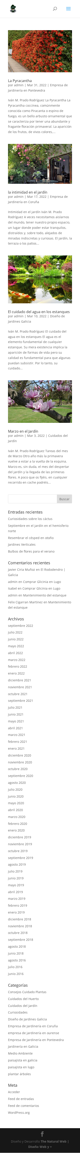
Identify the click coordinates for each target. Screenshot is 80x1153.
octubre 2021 (18, 694)
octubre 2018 (18, 933)
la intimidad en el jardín (27, 192)
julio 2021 (15, 707)
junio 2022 (16, 639)
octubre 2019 (18, 851)
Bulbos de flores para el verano (31, 551)
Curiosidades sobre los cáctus (30, 519)
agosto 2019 (17, 864)
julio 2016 (15, 967)
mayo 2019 (16, 885)
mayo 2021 (16, 721)
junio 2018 (16, 953)
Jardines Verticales (22, 544)
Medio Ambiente (20, 1053)
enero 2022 (16, 673)
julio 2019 (15, 871)
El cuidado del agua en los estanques (39, 311)
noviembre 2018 (20, 926)
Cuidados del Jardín (22, 1006)
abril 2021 (15, 728)
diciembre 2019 (19, 837)
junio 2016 (16, 974)
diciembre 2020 (19, 755)
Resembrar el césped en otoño (31, 538)
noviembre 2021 (20, 687)
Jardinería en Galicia (23, 1046)
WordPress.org (19, 1112)
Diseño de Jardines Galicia (27, 1019)
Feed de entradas (21, 1099)
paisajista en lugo (21, 1067)
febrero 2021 (17, 741)
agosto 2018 (17, 946)
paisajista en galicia (22, 1060)
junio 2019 (16, 878)
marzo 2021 (16, 735)
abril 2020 (15, 810)
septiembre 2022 (20, 626)
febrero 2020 (17, 824)
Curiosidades (18, 1012)
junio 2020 (16, 796)
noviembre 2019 (20, 844)
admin (19, 85)
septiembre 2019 (20, 858)
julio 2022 (15, 632)
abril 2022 (15, 653)
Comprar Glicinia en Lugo (42, 582)
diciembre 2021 (19, 680)
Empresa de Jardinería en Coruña (33, 1026)
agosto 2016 (17, 960)
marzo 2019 (16, 898)
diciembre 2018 (19, 919)
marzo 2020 (16, 817)
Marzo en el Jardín (23, 431)
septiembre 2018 (20, 939)
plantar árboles (19, 1074)
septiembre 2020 (20, 776)
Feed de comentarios (23, 1106)
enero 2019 (16, 912)
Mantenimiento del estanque (44, 595)
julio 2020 (15, 789)
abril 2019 (15, 892)
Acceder (14, 1092)
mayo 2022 (16, 646)
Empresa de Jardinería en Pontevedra (36, 1040)
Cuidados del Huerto (23, 999)
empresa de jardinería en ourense (33, 1033)
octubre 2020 (18, 769)
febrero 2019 (17, 905)
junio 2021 (16, 714)
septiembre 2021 (20, 700)
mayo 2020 (16, 803)
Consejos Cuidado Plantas (27, 992)
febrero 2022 (17, 666)
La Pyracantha (20, 80)
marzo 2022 (16, 660)
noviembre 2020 (20, 762)
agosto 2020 (17, 782)
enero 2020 (16, 830)
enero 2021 (16, 748)
